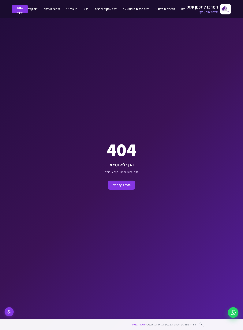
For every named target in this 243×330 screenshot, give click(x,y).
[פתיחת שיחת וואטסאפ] (233, 312)
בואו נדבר (20, 9)
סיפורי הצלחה (52, 9)
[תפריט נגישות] (9, 311)
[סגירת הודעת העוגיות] (201, 325)
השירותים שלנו (166, 9)
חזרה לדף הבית (121, 185)
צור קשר (33, 9)
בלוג (86, 9)
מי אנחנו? (71, 9)
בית (183, 9)
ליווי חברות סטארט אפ (136, 9)
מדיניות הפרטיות (138, 324)
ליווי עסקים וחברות (106, 9)
